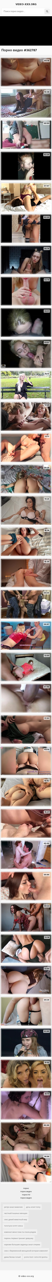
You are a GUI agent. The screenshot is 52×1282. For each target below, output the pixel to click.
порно (26, 1188)
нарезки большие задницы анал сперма (22, 1244)
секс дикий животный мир (15, 1219)
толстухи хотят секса (13, 1225)
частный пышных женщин (15, 1213)
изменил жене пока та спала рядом (20, 1232)
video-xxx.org (26, 4)
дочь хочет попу (33, 1207)
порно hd (26, 1194)
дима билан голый (12, 1257)
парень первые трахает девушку (18, 1238)
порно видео (26, 1191)
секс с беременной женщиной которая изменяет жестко (26, 1251)
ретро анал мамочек (13, 1207)
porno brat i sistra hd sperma (35, 1257)
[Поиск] (47, 11)
